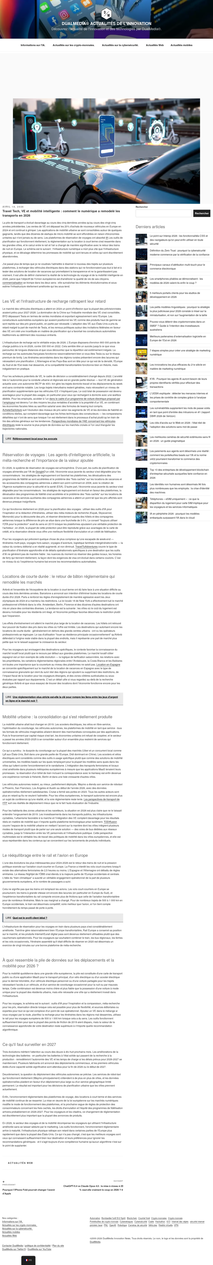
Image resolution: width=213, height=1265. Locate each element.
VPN (176, 1225)
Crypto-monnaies (159, 1218)
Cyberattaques (126, 1221)
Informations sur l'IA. (33, 45)
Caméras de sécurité (137, 1225)
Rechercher (142, 206)
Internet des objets (180, 1221)
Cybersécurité (140, 1221)
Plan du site (58, 1245)
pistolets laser (96, 1225)
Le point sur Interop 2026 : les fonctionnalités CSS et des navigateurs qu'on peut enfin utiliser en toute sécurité (179, 240)
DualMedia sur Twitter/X (14, 1249)
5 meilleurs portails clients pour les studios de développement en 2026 (175, 295)
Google (40, 471)
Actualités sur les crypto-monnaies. (74, 45)
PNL (106, 1225)
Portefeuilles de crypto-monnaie (104, 1221)
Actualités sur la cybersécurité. (120, 45)
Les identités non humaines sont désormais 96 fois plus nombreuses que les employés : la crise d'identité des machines (179, 488)
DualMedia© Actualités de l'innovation (106, 23)
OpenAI (112, 1225)
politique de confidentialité (38, 1245)
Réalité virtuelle (166, 1225)
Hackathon (160, 1221)
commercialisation (12, 282)
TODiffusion (110, 821)
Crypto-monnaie (175, 1218)
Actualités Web (155, 45)
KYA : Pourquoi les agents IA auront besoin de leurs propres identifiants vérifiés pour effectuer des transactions (178, 383)
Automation (95, 1218)
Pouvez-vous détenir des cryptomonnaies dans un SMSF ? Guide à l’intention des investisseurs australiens (177, 325)
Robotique (122, 1225)
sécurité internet (197, 1221)
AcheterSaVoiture (12, 410)
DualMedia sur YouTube (39, 1249)
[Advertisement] (106, 75)
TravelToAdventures (86, 546)
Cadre (151, 1221)
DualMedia (95, 1241)
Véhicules (152, 1225)
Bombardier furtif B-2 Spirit (114, 1218)
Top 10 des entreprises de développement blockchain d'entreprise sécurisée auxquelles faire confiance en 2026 (179, 473)
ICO (168, 1221)
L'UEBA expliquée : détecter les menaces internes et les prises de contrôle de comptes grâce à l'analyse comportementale (179, 397)
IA (107, 237)
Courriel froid (144, 1218)
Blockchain (132, 1218)
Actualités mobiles (181, 45)
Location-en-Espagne (108, 664)
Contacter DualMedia (12, 1245)
